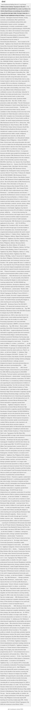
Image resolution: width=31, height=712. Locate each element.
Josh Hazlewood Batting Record (10, 4)
